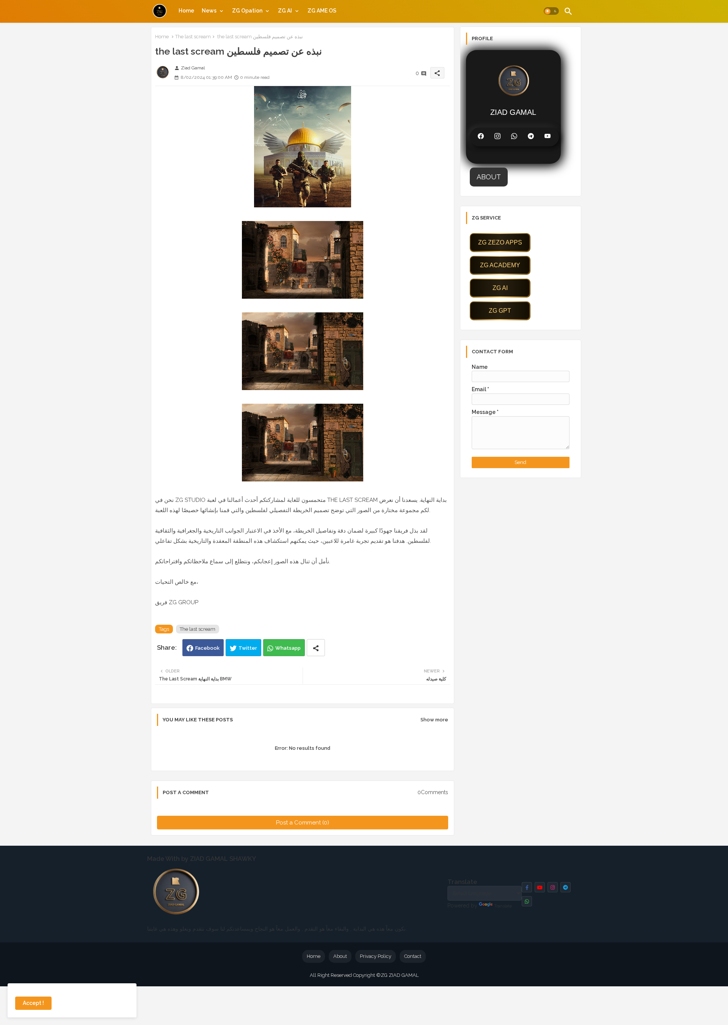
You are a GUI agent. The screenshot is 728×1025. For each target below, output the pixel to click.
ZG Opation (247, 11)
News (209, 11)
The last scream (193, 36)
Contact (412, 956)
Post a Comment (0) (302, 822)
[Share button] (316, 647)
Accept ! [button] (33, 1003)
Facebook (207, 648)
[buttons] (527, 887)
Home (186, 11)
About (340, 956)
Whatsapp (288, 648)
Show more (434, 720)
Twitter (247, 648)
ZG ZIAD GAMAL (400, 975)
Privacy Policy (375, 956)
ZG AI (285, 11)
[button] (551, 11)
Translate (503, 906)
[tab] (186, 10)
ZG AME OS (322, 11)
